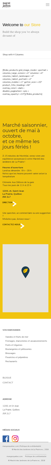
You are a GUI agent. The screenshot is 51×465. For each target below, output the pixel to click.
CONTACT (8, 382)
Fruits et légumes (13, 345)
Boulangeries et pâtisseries (18, 349)
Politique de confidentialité (30, 446)
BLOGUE (7, 377)
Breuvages (10, 353)
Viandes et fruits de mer (16, 336)
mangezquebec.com (10, 446)
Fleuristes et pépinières (16, 357)
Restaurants (11, 361)
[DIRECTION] (14, 206)
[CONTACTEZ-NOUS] (22, 228)
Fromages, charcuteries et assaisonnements (26, 340)
